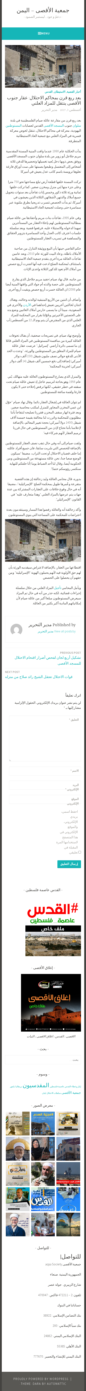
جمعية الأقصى (71, 1092)
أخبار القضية (74, 91)
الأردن (27, 305)
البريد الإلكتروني (72, 787)
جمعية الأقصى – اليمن (43, 11)
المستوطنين (14, 125)
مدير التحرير (49, 110)
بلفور (12, 1086)
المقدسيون (36, 1085)
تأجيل (57, 588)
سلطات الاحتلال (54, 1093)
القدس (49, 91)
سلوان (77, 125)
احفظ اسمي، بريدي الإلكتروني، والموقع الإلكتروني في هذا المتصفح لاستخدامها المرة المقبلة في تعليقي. (67, 831)
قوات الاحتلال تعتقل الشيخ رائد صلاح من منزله (39, 674)
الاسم (74, 770)
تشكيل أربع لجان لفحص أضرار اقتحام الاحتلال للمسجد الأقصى (48, 658)
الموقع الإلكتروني (73, 801)
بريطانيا (18, 1086)
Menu (45, 33)
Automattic (56, 1384)
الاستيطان (59, 91)
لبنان (44, 1093)
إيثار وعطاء (76, 1086)
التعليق (74, 719)
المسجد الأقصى (54, 125)
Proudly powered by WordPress (40, 1379)
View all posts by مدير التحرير (57, 631)
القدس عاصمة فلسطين (60, 1086)
